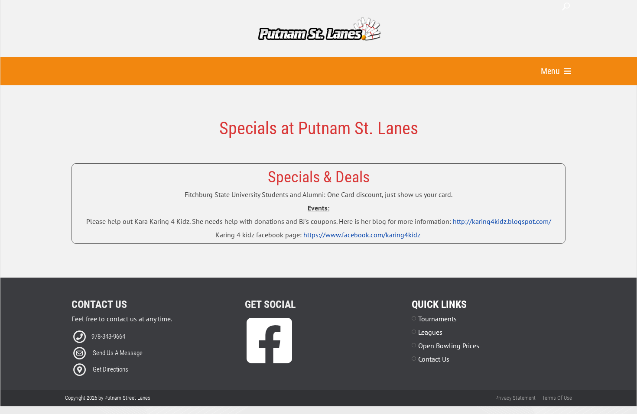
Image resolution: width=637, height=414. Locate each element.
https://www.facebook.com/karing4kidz (361, 234)
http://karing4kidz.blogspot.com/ (502, 221)
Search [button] (566, 6)
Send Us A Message (118, 353)
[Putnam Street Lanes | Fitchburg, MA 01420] (319, 29)
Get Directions (110, 369)
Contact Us (433, 359)
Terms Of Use (557, 398)
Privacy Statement (515, 398)
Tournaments (437, 318)
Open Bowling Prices (448, 345)
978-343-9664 (108, 336)
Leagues (430, 332)
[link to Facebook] (269, 353)
